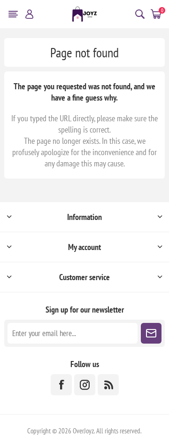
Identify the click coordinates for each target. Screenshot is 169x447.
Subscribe (151, 333)
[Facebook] (61, 384)
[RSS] (108, 384)
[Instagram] (84, 384)
